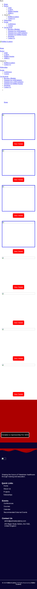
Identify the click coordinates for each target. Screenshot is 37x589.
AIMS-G (11, 13)
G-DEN (10, 9)
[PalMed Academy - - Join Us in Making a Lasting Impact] (6, 41)
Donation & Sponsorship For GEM (15, 435)
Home (6, 4)
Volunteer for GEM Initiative (17, 31)
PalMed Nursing (13, 11)
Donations (11, 36)
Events (6, 22)
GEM (9, 8)
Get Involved (8, 27)
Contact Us (11, 18)
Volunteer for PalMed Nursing (17, 34)
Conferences (12, 24)
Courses (10, 25)
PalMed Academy (13, 17)
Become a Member (14, 29)
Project (6, 6)
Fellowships (7, 20)
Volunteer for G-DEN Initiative (17, 33)
